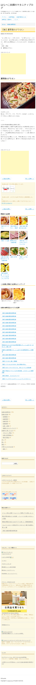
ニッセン (4, 560)
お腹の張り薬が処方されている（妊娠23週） (5, 258)
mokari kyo (10, 681)
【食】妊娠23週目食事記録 (9, 316)
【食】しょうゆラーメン (23, 257)
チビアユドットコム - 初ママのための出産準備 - (14, 657)
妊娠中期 (5, 421)
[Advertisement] (13, 63)
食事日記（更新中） (7, 19)
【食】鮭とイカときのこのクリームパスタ (23, 242)
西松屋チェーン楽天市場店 (9, 567)
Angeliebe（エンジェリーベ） (9, 573)
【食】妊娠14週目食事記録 (9, 355)
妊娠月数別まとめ (21, 17)
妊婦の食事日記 (11, 24)
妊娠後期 (5, 423)
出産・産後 (6, 426)
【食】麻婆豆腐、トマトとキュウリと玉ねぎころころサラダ (5, 275)
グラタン (23, 384)
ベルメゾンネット (6, 554)
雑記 (3, 444)
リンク (16, 19)
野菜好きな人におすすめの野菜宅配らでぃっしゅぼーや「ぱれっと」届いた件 (17, 345)
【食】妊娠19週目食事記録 (9, 329)
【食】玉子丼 (13, 257)
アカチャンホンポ (6, 564)
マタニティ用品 (7, 433)
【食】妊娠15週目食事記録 (9, 342)
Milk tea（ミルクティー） (8, 570)
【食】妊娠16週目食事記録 (9, 338)
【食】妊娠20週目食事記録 (9, 326)
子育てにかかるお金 (7, 447)
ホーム (4, 24)
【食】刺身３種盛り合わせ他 (23, 227)
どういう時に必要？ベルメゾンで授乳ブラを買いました (17, 513)
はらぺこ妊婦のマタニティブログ (17, 6)
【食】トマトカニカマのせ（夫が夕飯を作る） (14, 364)
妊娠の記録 (5, 414)
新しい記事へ (29, 178)
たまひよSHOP (6, 557)
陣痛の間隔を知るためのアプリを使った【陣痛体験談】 (17, 522)
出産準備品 (11, 17)
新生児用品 (6, 437)
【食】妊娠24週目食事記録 (9, 313)
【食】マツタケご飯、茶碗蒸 (9, 361)
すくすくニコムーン (7, 203)
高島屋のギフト (6, 625)
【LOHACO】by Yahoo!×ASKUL (10, 613)
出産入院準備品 (7, 435)
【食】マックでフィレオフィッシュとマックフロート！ (16, 379)
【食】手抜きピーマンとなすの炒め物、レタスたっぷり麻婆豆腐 (17, 371)
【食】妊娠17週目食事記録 (9, 335)
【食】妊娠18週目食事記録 (9, 332)
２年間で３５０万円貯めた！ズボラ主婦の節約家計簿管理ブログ (17, 663)
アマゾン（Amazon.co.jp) (8, 582)
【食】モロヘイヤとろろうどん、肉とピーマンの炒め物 (16, 367)
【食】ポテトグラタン (5, 227)
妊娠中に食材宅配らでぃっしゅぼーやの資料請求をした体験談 (17, 350)
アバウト (4, 17)
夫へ (3, 440)
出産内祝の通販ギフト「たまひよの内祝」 (13, 633)
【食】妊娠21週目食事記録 (9, 322)
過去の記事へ (6, 178)
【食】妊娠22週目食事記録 (9, 319)
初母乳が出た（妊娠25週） (13, 241)
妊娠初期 (5, 419)
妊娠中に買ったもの (7, 430)
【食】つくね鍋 (5, 240)
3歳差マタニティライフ (9, 428)
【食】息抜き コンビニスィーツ (10, 375)
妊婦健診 (5, 417)
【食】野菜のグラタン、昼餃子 (14, 227)
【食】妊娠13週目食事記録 (9, 358)
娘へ (3, 442)
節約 (4, 449)
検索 (15, 463)
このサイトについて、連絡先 (9, 480)
